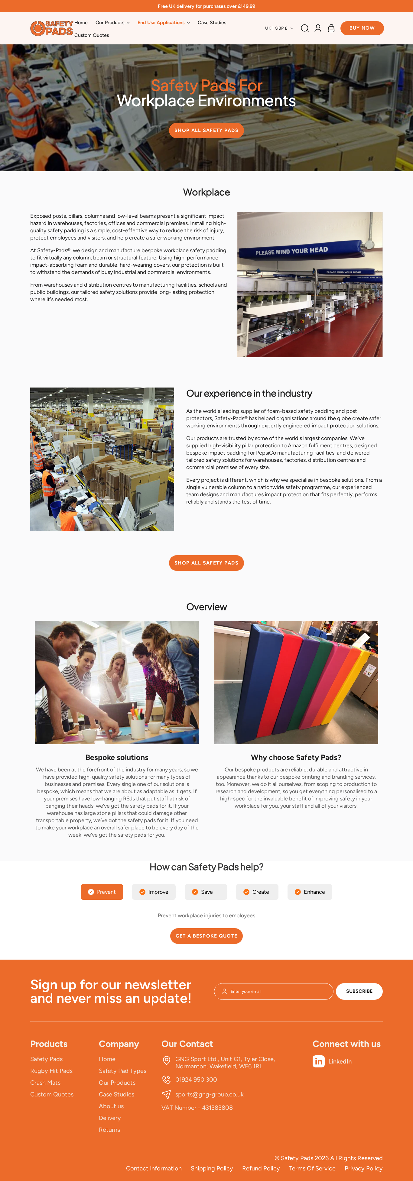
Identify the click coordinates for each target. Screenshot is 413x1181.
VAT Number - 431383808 (197, 1107)
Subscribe (359, 991)
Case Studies (116, 1094)
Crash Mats (45, 1082)
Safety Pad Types (122, 1070)
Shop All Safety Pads (206, 130)
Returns (109, 1129)
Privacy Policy (364, 1168)
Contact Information (154, 1168)
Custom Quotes (51, 1094)
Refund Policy (261, 1168)
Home (107, 1059)
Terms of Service (312, 1168)
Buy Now (362, 28)
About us (111, 1106)
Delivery (110, 1117)
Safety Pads (46, 1059)
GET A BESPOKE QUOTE (206, 936)
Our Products (117, 1082)
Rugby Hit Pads (51, 1070)
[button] (113, 22)
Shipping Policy (212, 1168)
